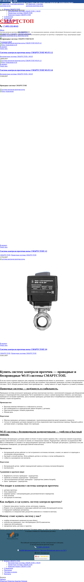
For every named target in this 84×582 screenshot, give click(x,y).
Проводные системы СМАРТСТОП (23, 255)
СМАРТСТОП (5, 255)
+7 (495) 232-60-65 (10, 26)
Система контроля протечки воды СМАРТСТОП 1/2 (23, 251)
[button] (3, 47)
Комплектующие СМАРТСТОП (19, 15)
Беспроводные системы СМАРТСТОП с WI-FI (16, 56)
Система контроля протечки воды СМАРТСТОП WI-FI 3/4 (26, 70)
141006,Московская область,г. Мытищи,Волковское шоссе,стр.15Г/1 (43, 550)
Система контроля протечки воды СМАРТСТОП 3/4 (23, 349)
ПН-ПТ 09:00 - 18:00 (9, 1)
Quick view (4, 48)
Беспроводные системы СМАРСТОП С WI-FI (24, 563)
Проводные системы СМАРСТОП (20, 13)
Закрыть (3, 579)
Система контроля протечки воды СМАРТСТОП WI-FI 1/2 (26, 52)
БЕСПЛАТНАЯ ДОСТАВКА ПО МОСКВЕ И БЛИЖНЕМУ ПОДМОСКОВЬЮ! (43, 3)
